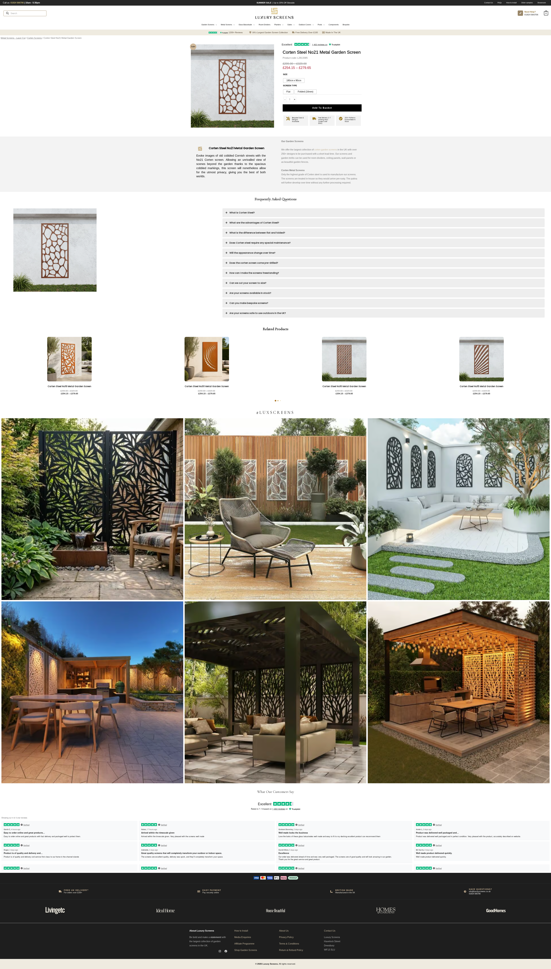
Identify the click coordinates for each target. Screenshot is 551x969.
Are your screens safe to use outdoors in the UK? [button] (257, 313)
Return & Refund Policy (291, 950)
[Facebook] (226, 951)
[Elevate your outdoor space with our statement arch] (459, 509)
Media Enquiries (242, 937)
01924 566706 (531, 14)
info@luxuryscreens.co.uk (480, 891)
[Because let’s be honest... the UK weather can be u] (275, 692)
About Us (284, 931)
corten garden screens (325, 149)
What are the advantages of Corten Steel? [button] (254, 222)
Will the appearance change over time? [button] (252, 252)
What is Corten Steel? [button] (242, 212)
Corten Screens (34, 38)
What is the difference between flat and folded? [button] (257, 232)
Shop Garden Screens (245, 950)
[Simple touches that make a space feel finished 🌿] (275, 509)
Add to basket (322, 108)
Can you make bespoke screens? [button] (248, 303)
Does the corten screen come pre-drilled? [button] (253, 263)
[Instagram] (220, 951)
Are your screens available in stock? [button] (250, 293)
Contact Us (329, 931)
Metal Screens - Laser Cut (13, 38)
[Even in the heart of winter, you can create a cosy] (459, 692)
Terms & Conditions (289, 943)
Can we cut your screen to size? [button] (247, 283)
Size (285, 74)
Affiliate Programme (244, 943)
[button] (209, 24)
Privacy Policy (286, 937)
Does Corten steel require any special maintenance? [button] (260, 242)
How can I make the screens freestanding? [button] (254, 273)
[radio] (293, 80)
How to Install (241, 931)
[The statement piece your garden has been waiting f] (92, 509)
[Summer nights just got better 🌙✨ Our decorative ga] (92, 692)
